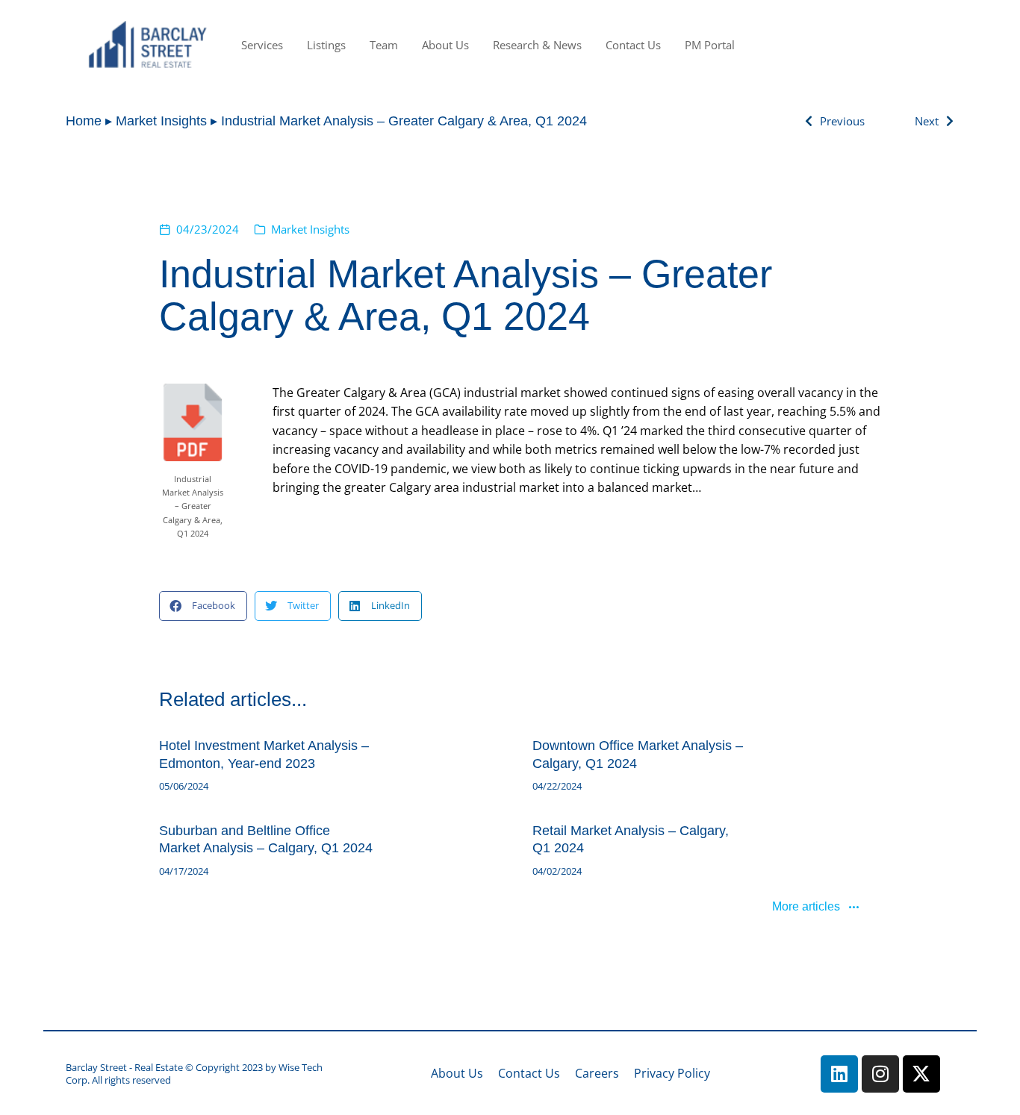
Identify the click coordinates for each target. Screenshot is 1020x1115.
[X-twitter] (921, 1074)
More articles (806, 906)
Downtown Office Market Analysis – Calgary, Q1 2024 (637, 754)
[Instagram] (880, 1074)
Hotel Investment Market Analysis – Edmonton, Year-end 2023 (264, 754)
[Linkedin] (839, 1074)
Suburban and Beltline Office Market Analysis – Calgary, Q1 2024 (266, 839)
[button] (203, 606)
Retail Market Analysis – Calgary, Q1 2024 (630, 839)
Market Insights (310, 229)
